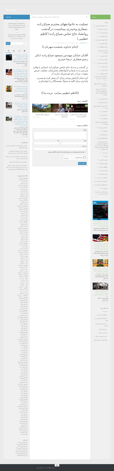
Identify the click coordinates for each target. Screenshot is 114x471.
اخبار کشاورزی (103, 99)
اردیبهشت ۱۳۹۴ (24, 429)
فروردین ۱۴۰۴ (24, 208)
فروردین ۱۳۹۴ (24, 430)
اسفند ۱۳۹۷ (25, 343)
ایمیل (84, 140)
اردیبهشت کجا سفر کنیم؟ (42, 114)
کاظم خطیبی (82, 42)
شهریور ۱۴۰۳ (24, 221)
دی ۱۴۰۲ (25, 235)
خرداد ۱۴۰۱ (25, 271)
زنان (106, 156)
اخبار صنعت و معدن (102, 63)
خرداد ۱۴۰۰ (25, 293)
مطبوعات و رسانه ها (37, 17)
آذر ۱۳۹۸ (25, 326)
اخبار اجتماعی (55, 17)
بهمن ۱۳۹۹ (25, 300)
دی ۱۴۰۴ (25, 191)
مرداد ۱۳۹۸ (25, 334)
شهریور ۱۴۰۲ (24, 243)
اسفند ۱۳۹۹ (25, 299)
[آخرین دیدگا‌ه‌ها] (19, 51)
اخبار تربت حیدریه (102, 333)
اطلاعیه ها (104, 118)
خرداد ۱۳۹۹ (25, 315)
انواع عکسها (104, 134)
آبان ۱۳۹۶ (25, 373)
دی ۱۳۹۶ (25, 369)
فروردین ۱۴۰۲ (24, 252)
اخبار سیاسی (20, 58)
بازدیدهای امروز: (24, 442)
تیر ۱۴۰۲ (25, 247)
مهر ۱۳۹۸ (25, 330)
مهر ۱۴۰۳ (25, 219)
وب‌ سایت (84, 146)
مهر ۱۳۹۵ (25, 397)
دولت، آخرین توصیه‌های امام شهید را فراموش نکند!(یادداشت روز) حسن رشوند (21, 79)
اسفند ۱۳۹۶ (25, 365)
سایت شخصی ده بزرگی (101, 336)
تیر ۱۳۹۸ (25, 336)
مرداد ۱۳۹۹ (25, 312)
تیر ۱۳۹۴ (25, 425)
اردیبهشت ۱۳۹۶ (24, 384)
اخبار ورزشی (104, 115)
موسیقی (21, 126)
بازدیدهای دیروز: (24, 446)
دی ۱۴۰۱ (25, 258)
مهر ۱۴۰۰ (25, 286)
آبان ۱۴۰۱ (25, 261)
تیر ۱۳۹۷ (25, 358)
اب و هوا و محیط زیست (101, 25)
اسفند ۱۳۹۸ (25, 321)
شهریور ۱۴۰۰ (24, 287)
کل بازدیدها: (25, 455)
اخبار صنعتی (25, 74)
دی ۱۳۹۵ (25, 391)
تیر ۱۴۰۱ (25, 269)
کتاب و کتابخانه (103, 174)
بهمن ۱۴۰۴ (25, 189)
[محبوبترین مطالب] (14, 51)
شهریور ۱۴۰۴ (24, 198)
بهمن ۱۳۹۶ (25, 367)
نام (58, 140)
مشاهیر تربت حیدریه (102, 177)
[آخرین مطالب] (8, 51)
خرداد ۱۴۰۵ (25, 183)
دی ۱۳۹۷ (25, 347)
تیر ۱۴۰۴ (25, 202)
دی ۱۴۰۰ (25, 280)
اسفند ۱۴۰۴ (25, 187)
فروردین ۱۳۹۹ (24, 319)
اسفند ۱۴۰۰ (25, 276)
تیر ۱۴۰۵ (25, 182)
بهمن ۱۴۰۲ (25, 234)
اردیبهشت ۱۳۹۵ (24, 406)
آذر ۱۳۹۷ (25, 349)
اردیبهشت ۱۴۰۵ (24, 185)
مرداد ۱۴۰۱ (25, 267)
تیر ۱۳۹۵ (25, 403)
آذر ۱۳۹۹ (25, 304)
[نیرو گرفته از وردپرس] (49, 467)
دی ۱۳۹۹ (25, 302)
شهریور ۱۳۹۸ (24, 332)
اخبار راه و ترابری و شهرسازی (99, 223)
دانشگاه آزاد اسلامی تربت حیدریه (101, 319)
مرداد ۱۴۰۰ (25, 289)
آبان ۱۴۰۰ (25, 284)
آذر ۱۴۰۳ (25, 215)
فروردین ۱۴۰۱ (24, 274)
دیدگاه (84, 130)
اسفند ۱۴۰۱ (25, 254)
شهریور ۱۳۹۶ (24, 377)
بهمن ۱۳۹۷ (25, 345)
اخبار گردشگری (103, 102)
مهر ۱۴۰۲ (25, 241)
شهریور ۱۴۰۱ (24, 265)
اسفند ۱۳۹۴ (25, 410)
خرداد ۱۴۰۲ (25, 248)
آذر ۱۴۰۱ (25, 260)
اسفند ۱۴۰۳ (25, 209)
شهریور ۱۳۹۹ (24, 310)
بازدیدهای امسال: (23, 453)
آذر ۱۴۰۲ (25, 237)
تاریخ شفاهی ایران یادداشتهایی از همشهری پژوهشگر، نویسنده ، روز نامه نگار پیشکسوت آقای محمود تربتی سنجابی (101, 145)
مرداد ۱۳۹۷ (25, 356)
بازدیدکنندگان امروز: (23, 444)
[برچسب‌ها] (25, 51)
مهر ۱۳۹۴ (25, 419)
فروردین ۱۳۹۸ (24, 341)
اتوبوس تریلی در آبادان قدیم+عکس (18, 162)
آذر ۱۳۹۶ (25, 371)
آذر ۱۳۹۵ (25, 393)
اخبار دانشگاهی (21, 71)
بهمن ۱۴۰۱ (25, 256)
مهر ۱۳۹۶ (25, 375)
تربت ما (11, 9)
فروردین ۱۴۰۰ (24, 297)
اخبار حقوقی (104, 43)
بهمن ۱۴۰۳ (25, 211)
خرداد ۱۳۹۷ (25, 360)
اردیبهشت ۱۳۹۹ (24, 317)
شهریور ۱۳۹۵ (24, 399)
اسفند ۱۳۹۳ (25, 432)
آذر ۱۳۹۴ (25, 416)
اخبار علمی (104, 70)
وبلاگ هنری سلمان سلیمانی (100, 340)
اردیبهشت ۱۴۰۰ (24, 295)
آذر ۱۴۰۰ (25, 282)
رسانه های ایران (103, 329)
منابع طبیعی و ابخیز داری (101, 185)
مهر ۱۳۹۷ (25, 352)
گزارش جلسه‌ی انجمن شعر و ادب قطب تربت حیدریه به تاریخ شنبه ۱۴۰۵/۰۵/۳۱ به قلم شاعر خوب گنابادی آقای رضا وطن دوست (20, 131)
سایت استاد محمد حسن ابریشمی (101, 324)
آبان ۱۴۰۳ (25, 217)
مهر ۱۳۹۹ (25, 308)
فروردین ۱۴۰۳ (24, 230)
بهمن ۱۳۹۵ (25, 390)
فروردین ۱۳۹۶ (24, 386)
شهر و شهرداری (20, 106)
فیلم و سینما (104, 170)
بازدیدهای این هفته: (23, 450)
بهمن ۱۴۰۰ (25, 278)
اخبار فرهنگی (47, 17)
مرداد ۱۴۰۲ (25, 245)
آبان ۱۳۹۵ (25, 395)
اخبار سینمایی (103, 59)
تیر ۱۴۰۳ (25, 224)
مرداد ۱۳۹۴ (25, 423)
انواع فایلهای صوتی (102, 138)
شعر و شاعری (103, 160)
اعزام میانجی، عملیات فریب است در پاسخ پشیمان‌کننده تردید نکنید (21, 96)
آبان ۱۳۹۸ (25, 328)
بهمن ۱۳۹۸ (25, 323)
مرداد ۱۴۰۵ (25, 180)
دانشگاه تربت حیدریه (102, 315)
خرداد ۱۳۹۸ (25, 338)
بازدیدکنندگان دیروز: (23, 448)
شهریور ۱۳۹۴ (24, 421)
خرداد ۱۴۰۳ (25, 226)
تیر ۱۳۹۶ (25, 380)
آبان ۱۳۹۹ (25, 306)
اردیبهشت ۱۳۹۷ (24, 362)
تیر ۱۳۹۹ (25, 313)
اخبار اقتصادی (18, 54)
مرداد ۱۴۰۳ (25, 222)
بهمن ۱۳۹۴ (25, 412)
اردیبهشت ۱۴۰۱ (24, 273)
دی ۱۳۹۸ (25, 325)
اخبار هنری (20, 119)
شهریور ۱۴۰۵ (24, 178)
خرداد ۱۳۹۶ (25, 382)
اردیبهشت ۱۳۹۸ (24, 339)
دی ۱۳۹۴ (25, 414)
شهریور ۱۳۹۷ (24, 354)
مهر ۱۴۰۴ (25, 196)
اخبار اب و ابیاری (103, 29)
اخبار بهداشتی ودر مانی (101, 40)
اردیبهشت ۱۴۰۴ (24, 206)
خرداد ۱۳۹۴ (25, 427)
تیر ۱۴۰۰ (25, 291)
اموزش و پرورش (103, 127)
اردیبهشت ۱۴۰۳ (24, 228)
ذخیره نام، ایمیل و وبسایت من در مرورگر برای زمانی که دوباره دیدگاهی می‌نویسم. (66, 152)
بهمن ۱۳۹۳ (25, 434)
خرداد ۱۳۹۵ (25, 404)
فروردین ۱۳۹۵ (24, 408)
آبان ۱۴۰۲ (25, 239)
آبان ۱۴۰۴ (25, 195)
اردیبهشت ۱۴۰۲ (24, 250)
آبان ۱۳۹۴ (25, 417)
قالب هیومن (39, 467)
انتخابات (105, 131)
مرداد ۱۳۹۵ (25, 401)
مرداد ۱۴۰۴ (25, 200)
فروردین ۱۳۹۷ (24, 364)
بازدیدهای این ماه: (23, 451)
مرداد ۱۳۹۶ (25, 378)
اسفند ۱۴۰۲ (25, 232)
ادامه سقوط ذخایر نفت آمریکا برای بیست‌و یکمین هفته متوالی (20, 63)
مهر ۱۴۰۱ (25, 263)
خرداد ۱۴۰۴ (25, 204)
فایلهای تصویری (103, 167)
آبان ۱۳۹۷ (25, 351)
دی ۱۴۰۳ (25, 213)
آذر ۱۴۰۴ (25, 193)
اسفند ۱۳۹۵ (25, 388)
